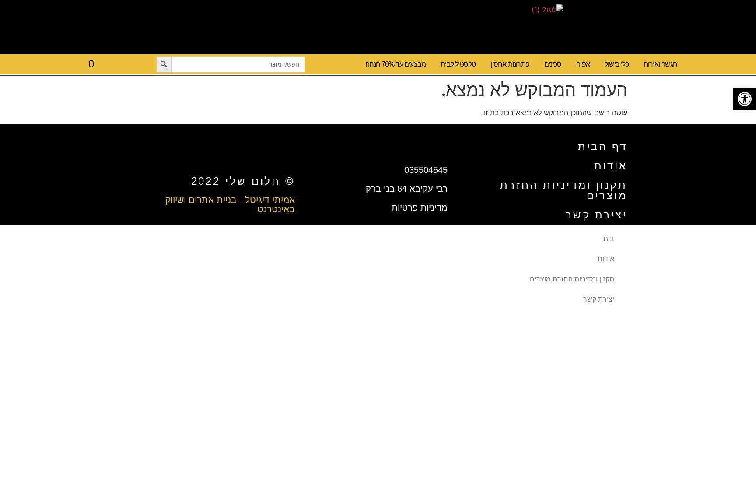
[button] (744, 99)
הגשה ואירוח (660, 64)
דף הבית (602, 146)
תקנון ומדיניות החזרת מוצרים (563, 190)
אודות (611, 166)
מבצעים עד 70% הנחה (395, 64)
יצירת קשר (596, 215)
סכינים (552, 64)
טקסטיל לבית (458, 64)
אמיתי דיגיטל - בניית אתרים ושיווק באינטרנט (230, 204)
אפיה (583, 64)
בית (608, 239)
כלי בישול (617, 64)
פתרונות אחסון (509, 64)
